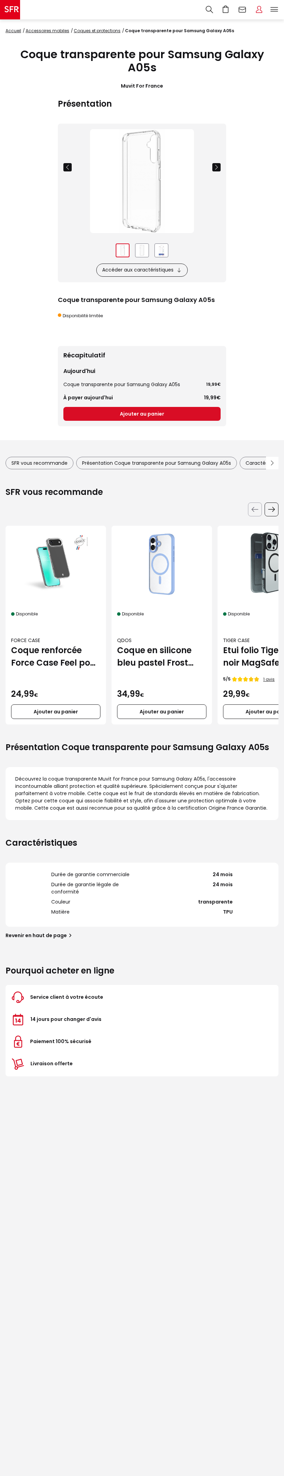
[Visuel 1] (123, 250)
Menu (274, 10)
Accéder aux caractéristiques (138, 269)
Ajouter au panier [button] (56, 711)
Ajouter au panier (142, 413)
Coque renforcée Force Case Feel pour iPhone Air (55, 656)
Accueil (13, 31)
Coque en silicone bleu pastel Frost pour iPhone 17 (154, 656)
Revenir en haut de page (36, 935)
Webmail (242, 10)
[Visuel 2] (142, 250)
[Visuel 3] (161, 250)
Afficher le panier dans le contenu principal (226, 10)
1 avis (269, 679)
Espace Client (259, 10)
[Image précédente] (67, 167)
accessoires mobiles (47, 31)
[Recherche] (209, 10)
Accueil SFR (10, 9)
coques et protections (97, 31)
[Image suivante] (216, 167)
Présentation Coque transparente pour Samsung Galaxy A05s (156, 463)
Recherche (209, 10)
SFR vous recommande (39, 463)
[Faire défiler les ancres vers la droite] (272, 463)
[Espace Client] (259, 10)
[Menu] (275, 10)
